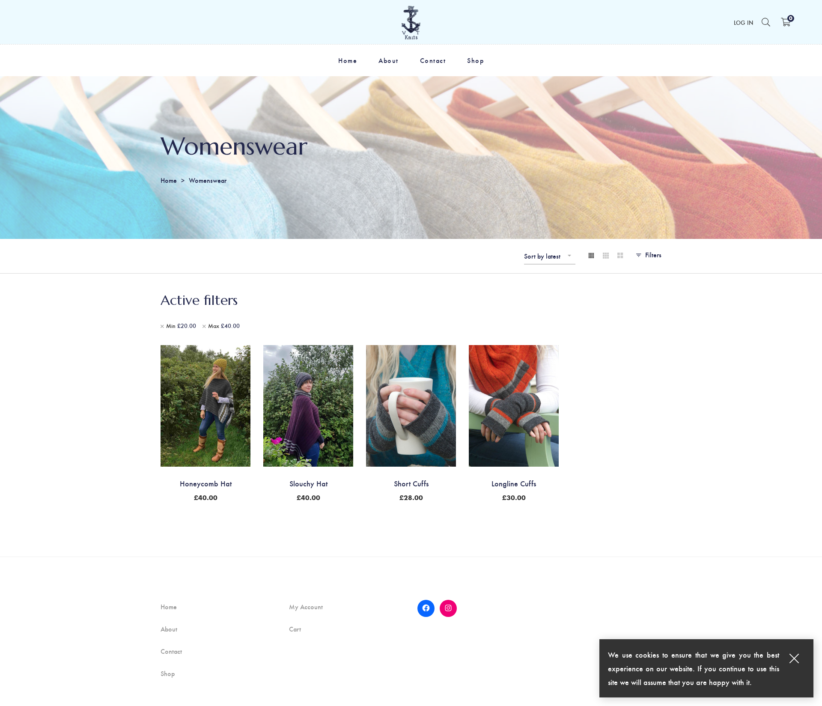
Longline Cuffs (513, 483)
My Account (306, 606)
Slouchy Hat (308, 483)
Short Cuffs (411, 483)
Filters (653, 254)
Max (224, 326)
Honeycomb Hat (206, 483)
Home (169, 180)
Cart (295, 629)
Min (181, 326)
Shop (168, 673)
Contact (171, 651)
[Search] (766, 22)
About (169, 629)
